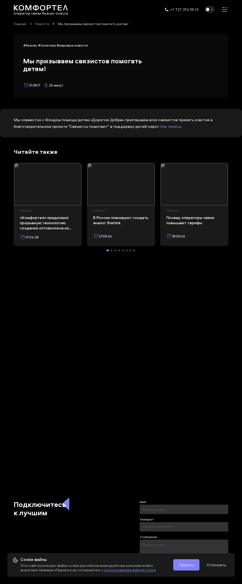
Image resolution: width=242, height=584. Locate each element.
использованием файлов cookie (130, 570)
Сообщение (148, 537)
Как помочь (171, 126)
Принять (186, 564)
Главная (20, 23)
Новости (42, 23)
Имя (143, 502)
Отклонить (216, 564)
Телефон (146, 519)
